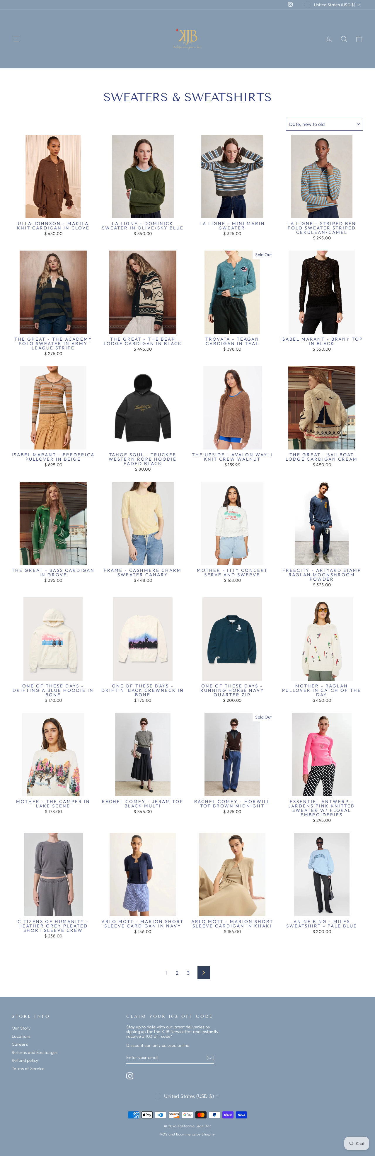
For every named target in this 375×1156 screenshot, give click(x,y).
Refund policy (25, 1060)
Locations (21, 1036)
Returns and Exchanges (35, 1052)
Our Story (21, 1028)
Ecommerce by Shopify (195, 1134)
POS (164, 1134)
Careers (20, 1044)
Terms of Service (28, 1068)
